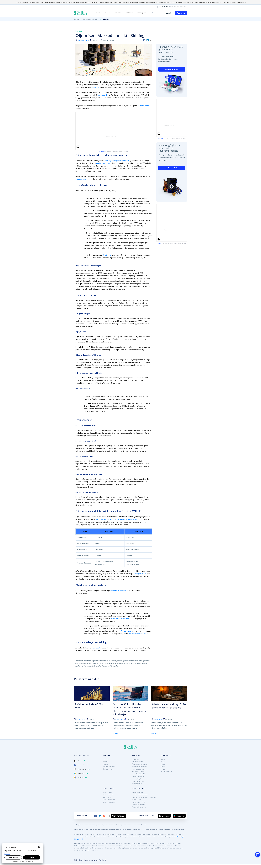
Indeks (163, 764)
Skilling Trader (107, 792)
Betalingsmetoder (138, 792)
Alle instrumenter (137, 761)
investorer (96, 87)
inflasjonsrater (125, 631)
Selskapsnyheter (108, 769)
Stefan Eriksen (81, 719)
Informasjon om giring (139, 769)
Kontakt (105, 764)
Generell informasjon (138, 804)
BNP (85, 235)
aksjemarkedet (102, 95)
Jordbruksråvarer (166, 771)
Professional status (138, 781)
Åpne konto (181, 13)
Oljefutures (107, 255)
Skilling (76, 19)
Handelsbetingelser (138, 776)
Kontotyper (136, 759)
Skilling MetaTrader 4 (109, 799)
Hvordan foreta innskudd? (140, 795)
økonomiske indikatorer (119, 590)
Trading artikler (137, 784)
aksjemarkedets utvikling (138, 634)
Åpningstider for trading (139, 764)
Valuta (163, 759)
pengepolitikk (80, 179)
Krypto (163, 769)
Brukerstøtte (175, 6)
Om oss (105, 759)
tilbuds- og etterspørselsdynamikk (116, 160)
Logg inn (169, 13)
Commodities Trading (90, 19)
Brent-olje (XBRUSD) (104, 519)
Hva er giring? (136, 779)
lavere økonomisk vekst (120, 619)
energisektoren (140, 574)
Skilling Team (119, 719)
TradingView (107, 797)
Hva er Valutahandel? (138, 774)
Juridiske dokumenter (139, 807)
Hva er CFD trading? (138, 771)
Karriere (105, 761)
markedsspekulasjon (104, 163)
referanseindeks (144, 106)
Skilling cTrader (108, 795)
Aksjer (163, 761)
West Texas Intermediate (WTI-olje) (128, 519)
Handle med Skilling (171, 69)
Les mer (76, 733)
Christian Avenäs (83, 40)
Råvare (163, 766)
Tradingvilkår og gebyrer (139, 766)
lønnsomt (96, 648)
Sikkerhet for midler (109, 766)
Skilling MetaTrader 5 (109, 802)
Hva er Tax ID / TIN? (138, 802)
